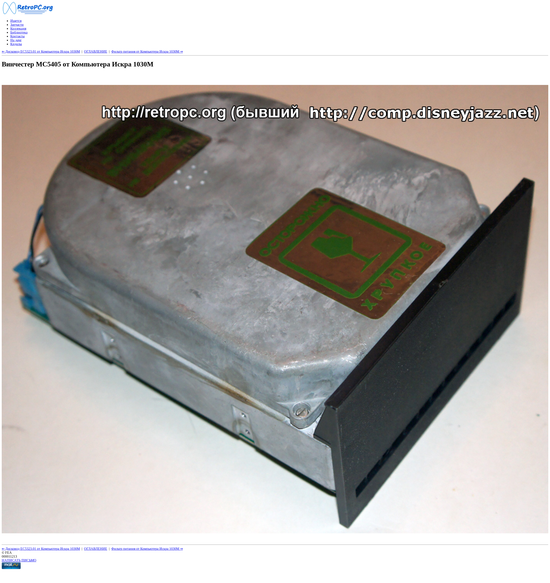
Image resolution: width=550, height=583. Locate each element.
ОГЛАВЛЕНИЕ (95, 51)
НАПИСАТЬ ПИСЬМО (19, 560)
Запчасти (17, 24)
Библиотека (19, 32)
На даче (15, 40)
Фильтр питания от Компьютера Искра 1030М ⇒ (147, 51)
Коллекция (18, 28)
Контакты (17, 36)
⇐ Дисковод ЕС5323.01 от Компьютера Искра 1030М (41, 51)
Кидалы (16, 44)
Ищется (15, 21)
